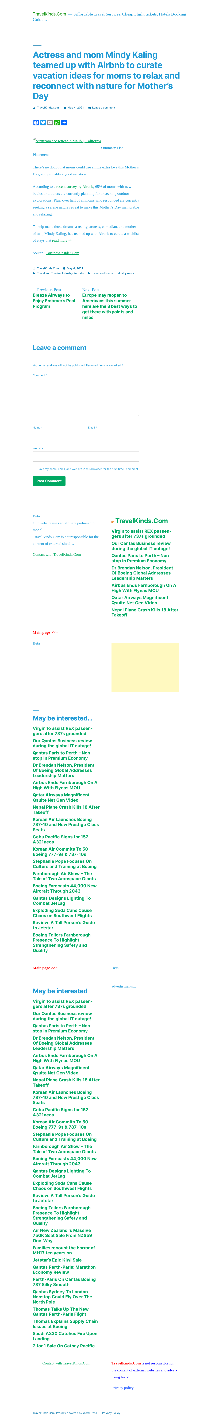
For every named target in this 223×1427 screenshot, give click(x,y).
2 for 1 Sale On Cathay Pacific (64, 1345)
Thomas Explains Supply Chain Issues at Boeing (65, 1324)
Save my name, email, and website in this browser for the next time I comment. (88, 469)
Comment (40, 375)
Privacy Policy (111, 1413)
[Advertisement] (145, 667)
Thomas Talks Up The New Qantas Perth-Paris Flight (61, 1311)
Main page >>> (45, 632)
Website (38, 448)
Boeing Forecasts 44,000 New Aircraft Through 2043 (65, 888)
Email (92, 427)
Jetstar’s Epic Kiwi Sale (57, 1260)
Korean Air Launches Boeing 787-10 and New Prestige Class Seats (66, 824)
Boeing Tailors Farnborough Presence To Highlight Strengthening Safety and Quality (62, 942)
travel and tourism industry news (113, 273)
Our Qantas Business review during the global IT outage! (141, 546)
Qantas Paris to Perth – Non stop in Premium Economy (140, 558)
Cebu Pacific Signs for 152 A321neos (61, 839)
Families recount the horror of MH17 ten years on (64, 1250)
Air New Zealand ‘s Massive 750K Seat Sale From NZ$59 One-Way (62, 1235)
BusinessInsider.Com (62, 252)
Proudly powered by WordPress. (77, 1413)
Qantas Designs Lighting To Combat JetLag (62, 901)
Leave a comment (103, 107)
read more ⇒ (61, 240)
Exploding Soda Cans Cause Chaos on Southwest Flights (62, 913)
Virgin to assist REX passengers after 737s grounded (141, 534)
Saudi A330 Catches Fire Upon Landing (65, 1336)
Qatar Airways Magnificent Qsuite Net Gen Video (140, 600)
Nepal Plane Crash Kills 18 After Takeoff (145, 612)
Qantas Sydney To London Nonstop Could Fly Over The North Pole (62, 1297)
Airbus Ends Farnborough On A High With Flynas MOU (144, 588)
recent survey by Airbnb (74, 186)
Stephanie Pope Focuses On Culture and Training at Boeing (65, 864)
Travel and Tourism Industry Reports (60, 273)
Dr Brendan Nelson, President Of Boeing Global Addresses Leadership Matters (142, 573)
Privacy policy (123, 1387)
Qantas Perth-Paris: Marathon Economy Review (64, 1269)
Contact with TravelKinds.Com (57, 554)
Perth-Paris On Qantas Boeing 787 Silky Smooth (64, 1282)
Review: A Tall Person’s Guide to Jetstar (64, 925)
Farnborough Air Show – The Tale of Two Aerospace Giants (64, 876)
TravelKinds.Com (49, 14)
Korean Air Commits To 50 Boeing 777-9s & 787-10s (60, 851)
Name (38, 427)
